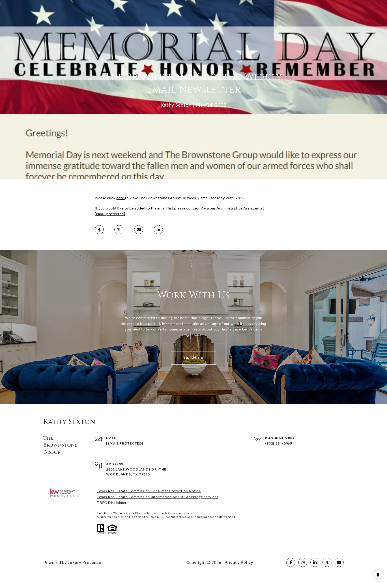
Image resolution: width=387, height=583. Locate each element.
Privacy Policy (239, 562)
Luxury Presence (84, 562)
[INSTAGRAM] (302, 562)
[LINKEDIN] (314, 562)
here (120, 198)
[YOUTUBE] (339, 562)
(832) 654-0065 (278, 443)
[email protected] (110, 214)
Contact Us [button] (193, 358)
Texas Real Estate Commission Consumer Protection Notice (149, 491)
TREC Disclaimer (112, 502)
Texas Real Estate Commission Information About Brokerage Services (157, 496)
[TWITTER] (326, 562)
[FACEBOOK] (290, 562)
